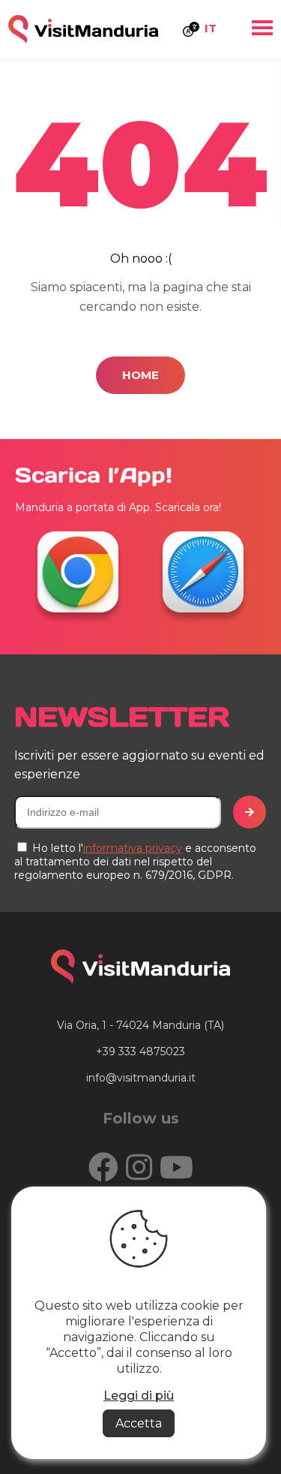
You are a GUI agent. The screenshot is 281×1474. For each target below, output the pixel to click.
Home (140, 375)
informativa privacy (132, 848)
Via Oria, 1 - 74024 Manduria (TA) (140, 1025)
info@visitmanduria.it (141, 1077)
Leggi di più (138, 1395)
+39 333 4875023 (140, 1051)
